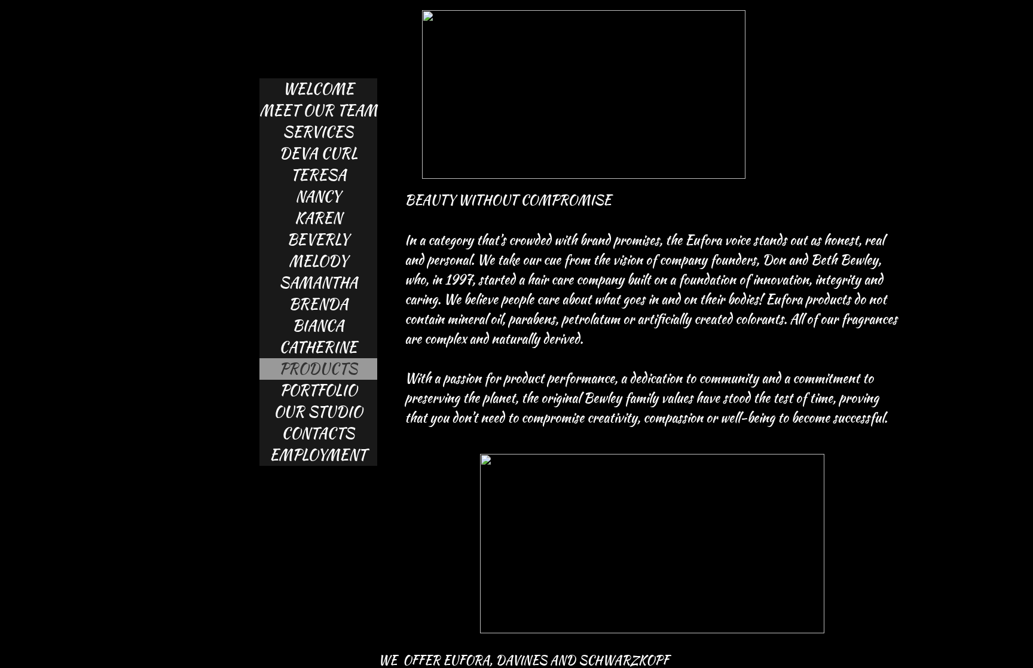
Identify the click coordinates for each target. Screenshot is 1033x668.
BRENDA (318, 304)
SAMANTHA (318, 282)
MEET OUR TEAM (318, 110)
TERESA (318, 174)
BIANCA (318, 325)
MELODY (318, 261)
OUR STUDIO (318, 411)
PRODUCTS (318, 368)
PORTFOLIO (318, 390)
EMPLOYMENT (318, 454)
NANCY (318, 196)
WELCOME (318, 88)
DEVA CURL (318, 153)
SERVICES (318, 131)
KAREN (318, 218)
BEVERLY (318, 239)
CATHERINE (318, 347)
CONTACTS (318, 433)
